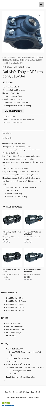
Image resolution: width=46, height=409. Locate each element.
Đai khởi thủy (16, 57)
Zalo (6, 403)
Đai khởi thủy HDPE (29, 57)
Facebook (8, 405)
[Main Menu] (41, 4)
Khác (9, 57)
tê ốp (20, 122)
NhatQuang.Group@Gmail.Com (23, 377)
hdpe (17, 122)
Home (4, 57)
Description (7, 133)
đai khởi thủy (10, 122)
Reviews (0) (7, 138)
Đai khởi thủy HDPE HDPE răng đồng (22, 60)
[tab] (23, 133)
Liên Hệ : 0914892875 (13, 111)
